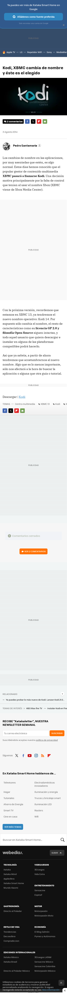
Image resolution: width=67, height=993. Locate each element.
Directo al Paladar (13, 911)
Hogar (7, 791)
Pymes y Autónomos (44, 936)
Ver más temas (12, 826)
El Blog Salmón (41, 931)
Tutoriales (9, 798)
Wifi (36, 816)
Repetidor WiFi (34, 52)
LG (21, 52)
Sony (49, 52)
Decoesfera (9, 936)
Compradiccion (11, 940)
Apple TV (11, 52)
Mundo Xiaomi (11, 887)
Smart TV (8, 810)
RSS (42, 755)
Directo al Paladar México (17, 970)
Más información (50, 989)
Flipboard (39, 121)
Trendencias (10, 931)
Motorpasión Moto (43, 915)
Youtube (29, 755)
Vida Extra (39, 874)
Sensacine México (43, 961)
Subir (55, 852)
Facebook (27, 121)
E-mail (45, 121)
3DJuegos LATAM (42, 957)
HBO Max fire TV (34, 708)
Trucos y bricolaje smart (47, 798)
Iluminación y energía (46, 791)
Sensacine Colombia (44, 966)
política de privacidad (47, 740)
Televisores (10, 782)
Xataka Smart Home (14, 883)
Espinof (38, 894)
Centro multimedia (25, 403)
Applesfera (9, 878)
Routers (38, 810)
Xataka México (11, 957)
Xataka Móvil (10, 874)
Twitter (33, 121)
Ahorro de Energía (13, 804)
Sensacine (39, 890)
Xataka (7, 869)
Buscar (63, 840)
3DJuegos (39, 869)
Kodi (22, 397)
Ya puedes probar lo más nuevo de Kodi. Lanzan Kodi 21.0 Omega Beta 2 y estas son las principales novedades (35, 699)
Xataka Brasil (10, 961)
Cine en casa (10, 816)
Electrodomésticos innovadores (44, 784)
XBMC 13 (45, 403)
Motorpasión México (44, 970)
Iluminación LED (43, 804)
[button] (26, 145)
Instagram (36, 755)
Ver (35, 551)
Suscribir (57, 733)
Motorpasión (40, 911)
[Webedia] (13, 854)
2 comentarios (14, 121)
